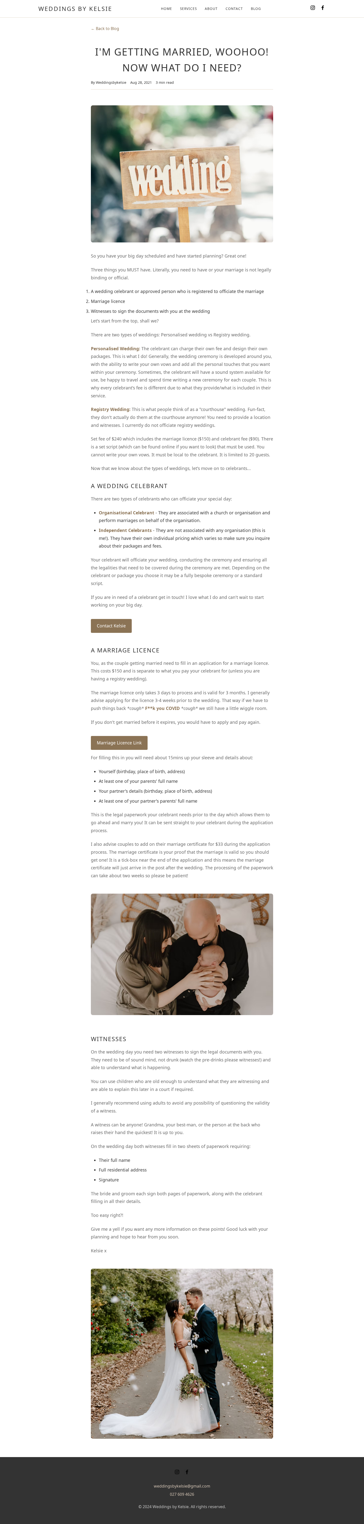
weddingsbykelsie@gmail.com (182, 1486)
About (211, 8)
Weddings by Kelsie (75, 8)
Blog (256, 8)
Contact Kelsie (111, 626)
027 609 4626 (182, 1494)
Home (166, 8)
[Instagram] (313, 9)
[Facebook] (323, 9)
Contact (234, 8)
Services (188, 8)
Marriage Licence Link (119, 743)
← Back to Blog (105, 28)
